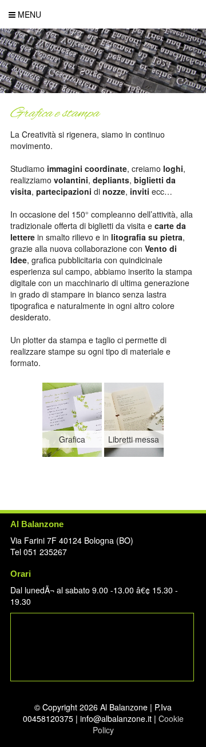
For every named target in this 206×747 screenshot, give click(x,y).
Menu (28, 14)
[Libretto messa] (134, 453)
